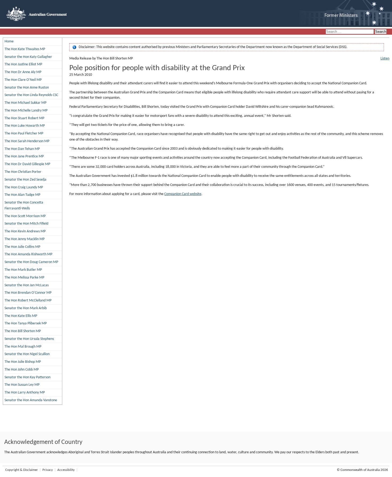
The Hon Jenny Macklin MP (25, 239)
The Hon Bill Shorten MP (23, 331)
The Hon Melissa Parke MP (24, 277)
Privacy (47, 470)
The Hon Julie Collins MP (22, 247)
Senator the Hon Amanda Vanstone (31, 400)
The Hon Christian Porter (23, 172)
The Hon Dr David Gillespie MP (27, 164)
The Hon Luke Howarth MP (25, 126)
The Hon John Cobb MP (22, 369)
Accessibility (66, 470)
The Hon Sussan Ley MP (22, 385)
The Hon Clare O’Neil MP (23, 80)
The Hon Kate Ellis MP (21, 316)
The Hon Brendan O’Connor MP (28, 293)
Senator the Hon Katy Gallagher (28, 57)
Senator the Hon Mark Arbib (26, 308)
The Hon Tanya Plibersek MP (26, 323)
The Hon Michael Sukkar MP (25, 103)
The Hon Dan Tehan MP (22, 149)
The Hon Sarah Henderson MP (27, 141)
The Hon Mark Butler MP (23, 270)
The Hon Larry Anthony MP (25, 392)
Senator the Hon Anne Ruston (27, 87)
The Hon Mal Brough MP (23, 346)
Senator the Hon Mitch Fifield (26, 223)
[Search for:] (350, 32)
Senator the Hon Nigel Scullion (27, 354)
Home (9, 41)
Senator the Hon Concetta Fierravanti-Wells (24, 205)
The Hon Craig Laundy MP (24, 187)
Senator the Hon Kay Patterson (27, 377)
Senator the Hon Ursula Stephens (29, 339)
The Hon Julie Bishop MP (23, 362)
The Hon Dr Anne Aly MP (23, 72)
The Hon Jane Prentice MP (24, 156)
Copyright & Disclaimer (21, 470)
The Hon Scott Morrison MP (25, 216)
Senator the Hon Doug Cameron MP (31, 262)
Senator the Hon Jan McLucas (27, 285)
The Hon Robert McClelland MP (28, 300)
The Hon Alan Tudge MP (22, 195)
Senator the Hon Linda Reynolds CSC (31, 95)
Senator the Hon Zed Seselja (25, 179)
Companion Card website (182, 194)
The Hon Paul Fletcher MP (24, 133)
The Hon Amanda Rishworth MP (28, 254)
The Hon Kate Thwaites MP (25, 49)
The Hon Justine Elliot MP (23, 64)
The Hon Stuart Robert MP (24, 118)
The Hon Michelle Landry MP (26, 110)
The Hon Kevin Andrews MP (25, 231)
